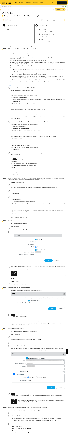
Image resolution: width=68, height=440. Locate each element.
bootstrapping (16, 81)
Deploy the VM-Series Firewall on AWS (15, 85)
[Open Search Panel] (53, 3)
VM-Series (6, 9)
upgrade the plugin (45, 87)
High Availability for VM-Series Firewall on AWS (26, 9)
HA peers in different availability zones (38, 57)
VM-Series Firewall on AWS (13, 9)
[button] (67, 351)
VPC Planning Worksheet (17, 51)
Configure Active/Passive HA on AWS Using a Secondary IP (45, 9)
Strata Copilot (62, 3)
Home (3, 9)
